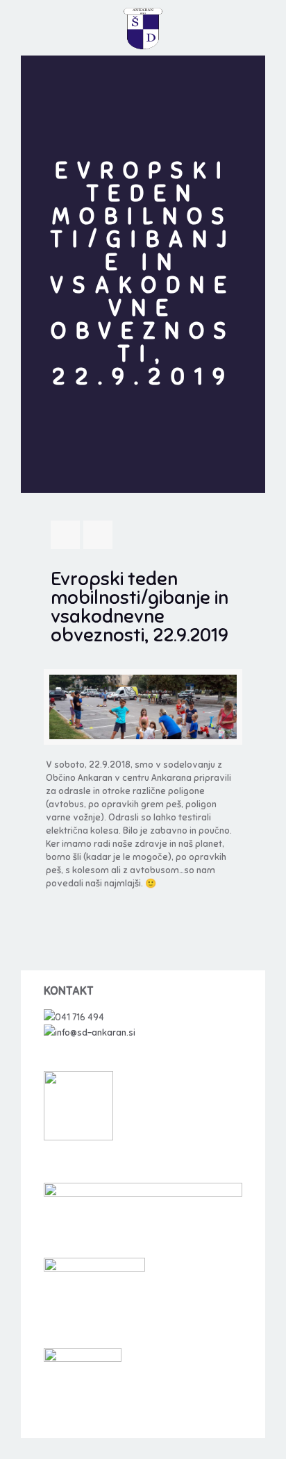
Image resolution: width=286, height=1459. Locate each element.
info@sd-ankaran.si (95, 1032)
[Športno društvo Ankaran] (143, 28)
